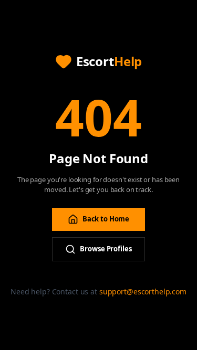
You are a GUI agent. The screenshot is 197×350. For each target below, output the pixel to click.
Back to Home (105, 219)
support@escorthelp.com (142, 291)
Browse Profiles (105, 248)
